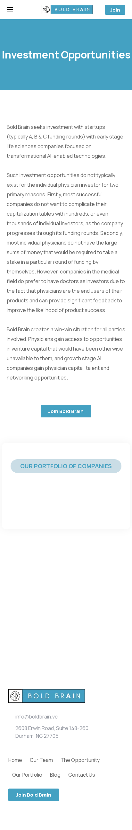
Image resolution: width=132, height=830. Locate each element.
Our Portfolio (27, 774)
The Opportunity (80, 759)
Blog (55, 774)
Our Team (41, 759)
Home (15, 759)
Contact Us (81, 774)
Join (115, 9)
